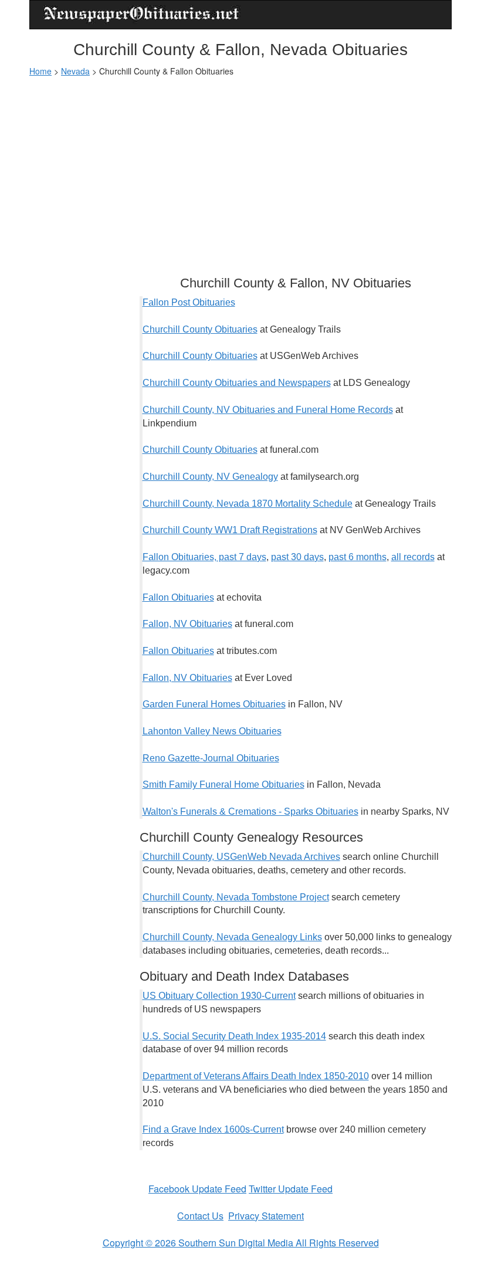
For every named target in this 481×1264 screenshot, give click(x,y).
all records (413, 557)
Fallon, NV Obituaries (187, 624)
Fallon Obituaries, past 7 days (204, 557)
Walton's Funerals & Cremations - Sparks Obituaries (250, 811)
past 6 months (357, 557)
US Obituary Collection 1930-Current (219, 996)
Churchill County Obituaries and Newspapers (237, 383)
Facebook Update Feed (197, 1188)
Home (40, 71)
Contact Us (200, 1215)
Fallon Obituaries (178, 597)
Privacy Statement (266, 1215)
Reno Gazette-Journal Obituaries (211, 758)
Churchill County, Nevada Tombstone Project (236, 897)
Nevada (75, 71)
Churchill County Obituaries (200, 329)
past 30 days (297, 557)
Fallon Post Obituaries (189, 302)
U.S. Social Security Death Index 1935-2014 (234, 1036)
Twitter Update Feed (291, 1188)
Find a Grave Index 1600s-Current (213, 1129)
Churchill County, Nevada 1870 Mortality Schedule (248, 504)
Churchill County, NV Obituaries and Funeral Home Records (268, 410)
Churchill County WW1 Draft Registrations (230, 530)
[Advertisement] (240, 171)
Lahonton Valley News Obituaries (212, 731)
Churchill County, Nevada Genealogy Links (232, 937)
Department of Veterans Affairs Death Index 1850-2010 (256, 1076)
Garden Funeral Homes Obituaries (214, 704)
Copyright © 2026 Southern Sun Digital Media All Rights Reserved (241, 1242)
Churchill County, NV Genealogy (210, 477)
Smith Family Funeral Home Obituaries (223, 784)
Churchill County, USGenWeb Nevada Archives (241, 857)
